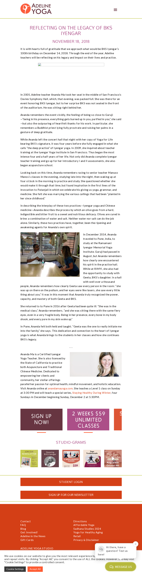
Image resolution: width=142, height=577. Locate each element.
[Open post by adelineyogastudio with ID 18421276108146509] (71, 458)
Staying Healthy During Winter (91, 392)
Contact (25, 521)
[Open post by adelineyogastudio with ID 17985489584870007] (29, 458)
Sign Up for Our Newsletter (71, 495)
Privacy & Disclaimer (86, 540)
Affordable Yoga (83, 524)
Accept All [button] (35, 569)
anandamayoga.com (60, 388)
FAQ (23, 524)
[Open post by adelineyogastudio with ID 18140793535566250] (113, 458)
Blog (23, 528)
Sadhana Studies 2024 (87, 528)
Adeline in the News (33, 536)
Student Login (71, 482)
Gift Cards (27, 540)
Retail (77, 536)
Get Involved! (29, 532)
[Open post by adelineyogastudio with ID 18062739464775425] (92, 458)
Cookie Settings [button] (15, 569)
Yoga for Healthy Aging (88, 532)
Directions (80, 521)
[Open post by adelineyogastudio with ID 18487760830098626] (50, 458)
